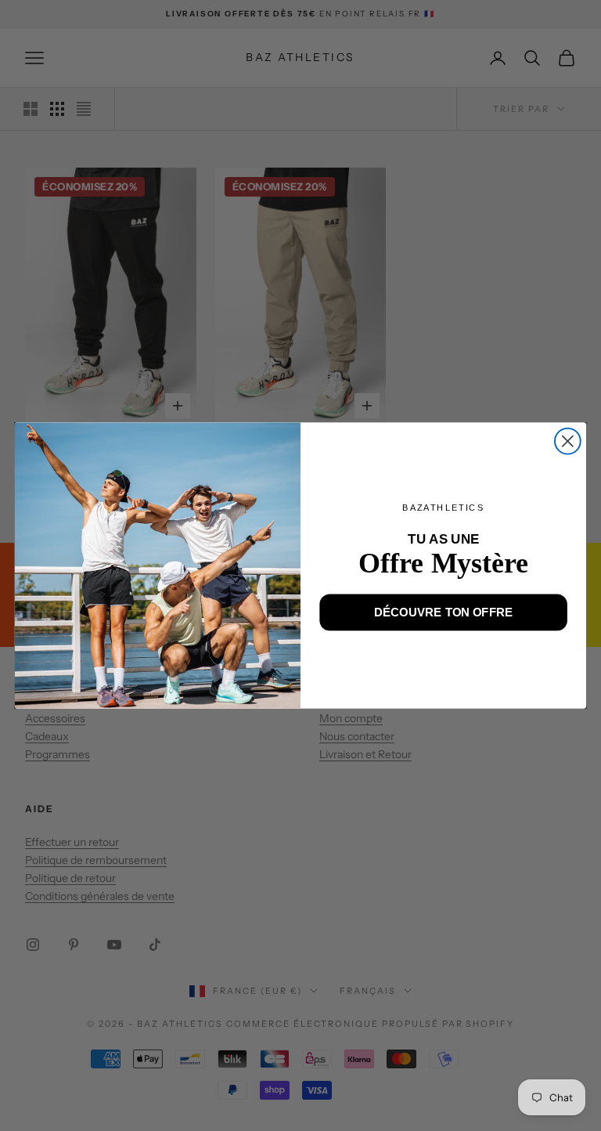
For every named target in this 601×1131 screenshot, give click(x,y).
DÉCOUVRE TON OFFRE (443, 611)
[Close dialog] (568, 441)
